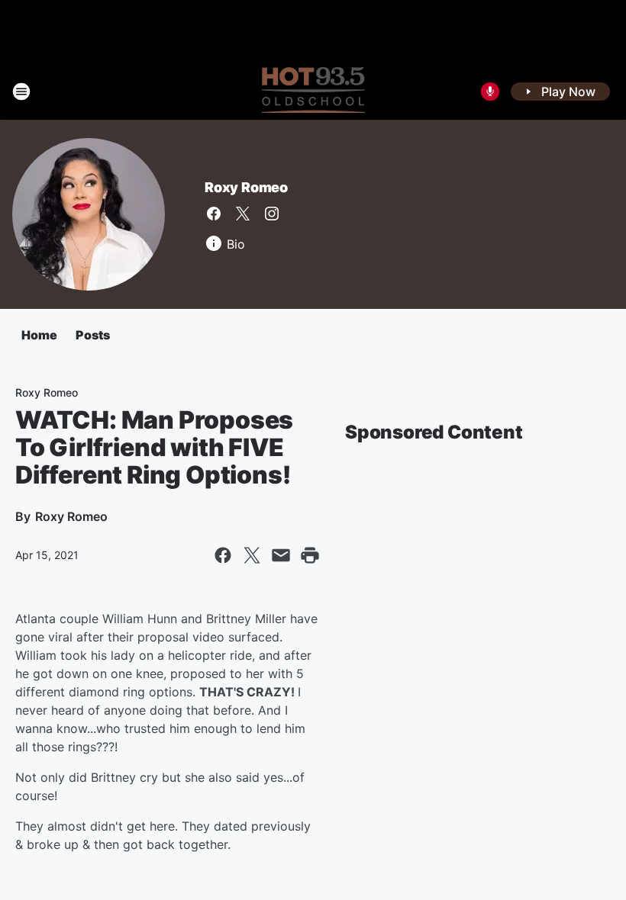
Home (39, 334)
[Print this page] (310, 555)
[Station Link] (313, 91)
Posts (93, 334)
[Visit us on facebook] (214, 213)
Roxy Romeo (246, 187)
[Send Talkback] (490, 91)
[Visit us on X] (243, 213)
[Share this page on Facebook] (223, 555)
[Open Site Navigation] (21, 91)
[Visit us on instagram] (272, 213)
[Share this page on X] (252, 555)
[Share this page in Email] (281, 555)
